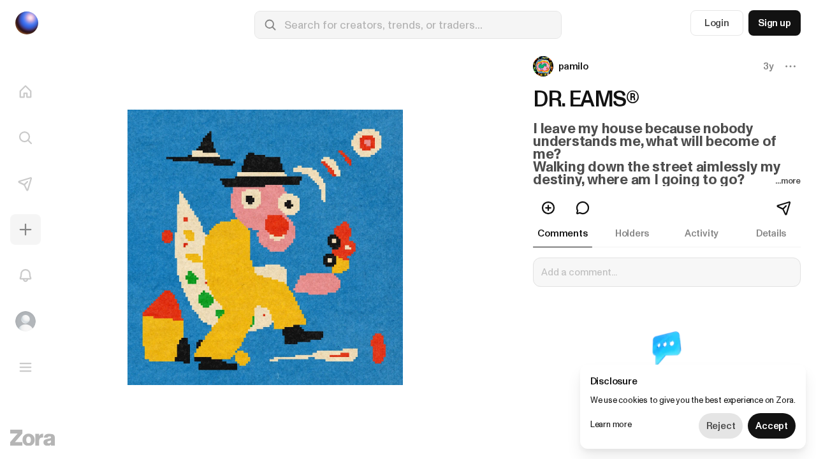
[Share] (785, 207)
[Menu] (25, 367)
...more (788, 181)
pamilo (573, 66)
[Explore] (25, 137)
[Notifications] (25, 275)
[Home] (25, 91)
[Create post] (25, 229)
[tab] (562, 233)
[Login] (25, 321)
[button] (562, 66)
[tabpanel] (667, 339)
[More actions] (790, 66)
